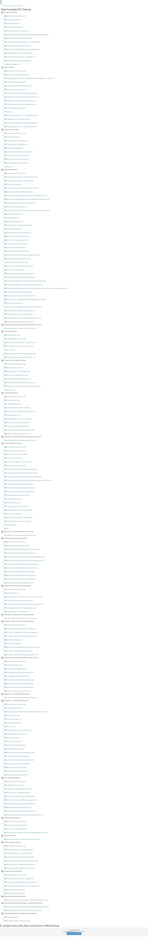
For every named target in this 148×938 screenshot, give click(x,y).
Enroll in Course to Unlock (74, 933)
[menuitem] (1, 3)
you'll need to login (80, 931)
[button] (1, 1)
